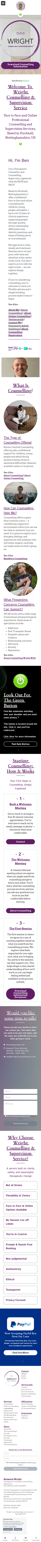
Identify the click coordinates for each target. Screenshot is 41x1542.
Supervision (8, 1410)
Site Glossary (9, 1417)
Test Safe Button (20, 744)
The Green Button (10, 1444)
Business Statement (28, 1394)
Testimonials (26, 1396)
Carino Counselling (28, 1406)
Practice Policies (27, 1391)
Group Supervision (11, 1413)
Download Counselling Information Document (20, 994)
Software (24, 1418)
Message (9, 1104)
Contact (20, 841)
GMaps (24, 1374)
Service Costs (26, 1389)
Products (24, 1416)
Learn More (12, 1526)
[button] (20, 1185)
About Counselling (20, 910)
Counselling (8, 1404)
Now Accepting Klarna (11, 1516)
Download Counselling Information (21, 65)
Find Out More (20, 1352)
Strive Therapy (27, 1404)
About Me (7, 1429)
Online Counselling (11, 1406)
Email (7, 1097)
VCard (23, 1378)
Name (7, 1091)
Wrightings (8, 1415)
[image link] (20, 14)
